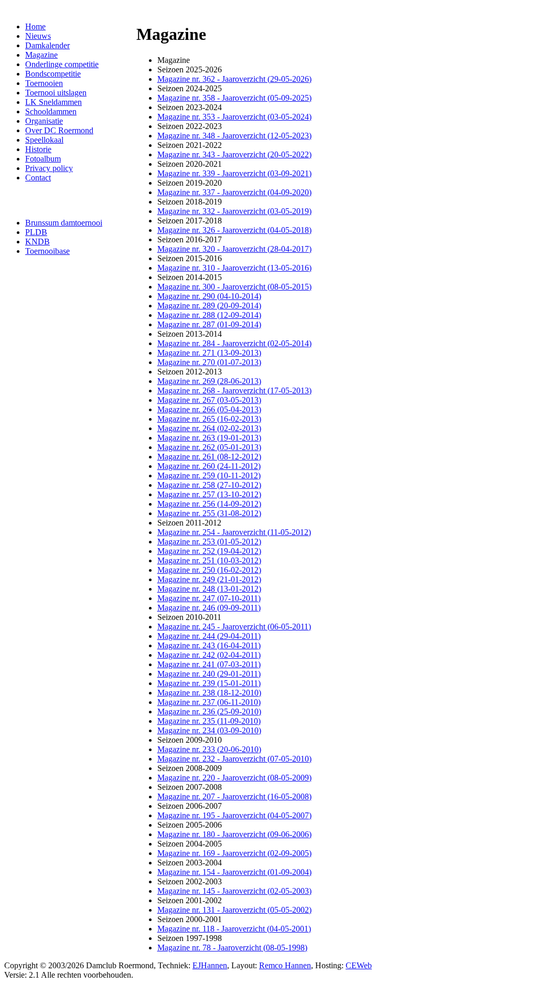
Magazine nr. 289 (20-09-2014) (209, 305)
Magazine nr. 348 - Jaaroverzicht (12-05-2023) (234, 135)
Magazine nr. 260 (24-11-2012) (209, 466)
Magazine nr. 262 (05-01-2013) (209, 447)
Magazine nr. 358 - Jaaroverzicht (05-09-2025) (234, 97)
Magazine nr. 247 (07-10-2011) (209, 598)
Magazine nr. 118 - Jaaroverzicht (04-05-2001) (234, 928)
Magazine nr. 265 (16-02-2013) (209, 418)
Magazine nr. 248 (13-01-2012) (209, 588)
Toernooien (44, 83)
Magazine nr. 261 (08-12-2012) (209, 456)
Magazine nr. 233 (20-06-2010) (209, 749)
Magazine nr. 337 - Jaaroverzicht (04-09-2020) (234, 192)
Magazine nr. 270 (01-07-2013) (209, 362)
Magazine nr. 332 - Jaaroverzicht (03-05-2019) (234, 211)
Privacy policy (49, 168)
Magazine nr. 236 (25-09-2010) (209, 711)
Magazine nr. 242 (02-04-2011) (209, 654)
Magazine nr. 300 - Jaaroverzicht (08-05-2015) (234, 286)
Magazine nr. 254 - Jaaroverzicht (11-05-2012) (234, 532)
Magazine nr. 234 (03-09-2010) (209, 730)
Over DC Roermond (59, 130)
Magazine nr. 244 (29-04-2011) (209, 636)
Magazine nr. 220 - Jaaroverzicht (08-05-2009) (234, 777)
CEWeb (359, 965)
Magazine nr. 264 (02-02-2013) (209, 428)
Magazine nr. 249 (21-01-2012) (209, 579)
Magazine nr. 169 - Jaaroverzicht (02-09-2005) (234, 853)
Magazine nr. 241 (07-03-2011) (209, 664)
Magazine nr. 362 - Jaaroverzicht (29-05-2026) (234, 78)
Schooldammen (51, 111)
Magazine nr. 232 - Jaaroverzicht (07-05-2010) (234, 758)
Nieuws (38, 35)
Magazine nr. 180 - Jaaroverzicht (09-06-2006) (234, 834)
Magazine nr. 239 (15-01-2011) (209, 683)
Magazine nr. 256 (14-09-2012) (209, 503)
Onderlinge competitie (62, 64)
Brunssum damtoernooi (63, 222)
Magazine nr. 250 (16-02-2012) (209, 569)
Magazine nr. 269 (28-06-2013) (209, 381)
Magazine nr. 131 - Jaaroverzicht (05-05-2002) (234, 909)
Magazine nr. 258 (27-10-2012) (209, 484)
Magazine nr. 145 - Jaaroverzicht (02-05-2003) (234, 890)
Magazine (41, 54)
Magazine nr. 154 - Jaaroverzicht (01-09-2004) (234, 872)
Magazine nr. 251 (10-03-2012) (209, 560)
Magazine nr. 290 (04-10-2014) (209, 296)
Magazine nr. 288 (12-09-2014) (209, 315)
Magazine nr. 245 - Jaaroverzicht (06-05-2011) (234, 626)
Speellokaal (44, 139)
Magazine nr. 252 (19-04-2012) (209, 551)
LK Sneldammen (53, 102)
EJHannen (209, 965)
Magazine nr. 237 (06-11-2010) (209, 702)
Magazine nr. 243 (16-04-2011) (209, 645)
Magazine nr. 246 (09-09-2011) (209, 607)
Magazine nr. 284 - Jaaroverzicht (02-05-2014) (234, 343)
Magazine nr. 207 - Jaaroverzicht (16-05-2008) (234, 796)
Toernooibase (47, 251)
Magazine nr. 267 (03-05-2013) (209, 399)
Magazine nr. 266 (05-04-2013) (209, 409)
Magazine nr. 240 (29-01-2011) (209, 673)
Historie (38, 149)
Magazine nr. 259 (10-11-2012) (209, 475)
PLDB (36, 232)
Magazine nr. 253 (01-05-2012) (209, 541)
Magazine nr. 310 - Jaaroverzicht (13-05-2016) (234, 267)
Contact (38, 177)
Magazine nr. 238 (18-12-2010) (209, 692)
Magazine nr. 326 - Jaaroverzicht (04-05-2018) (234, 230)
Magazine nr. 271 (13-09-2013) (209, 352)
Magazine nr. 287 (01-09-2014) (209, 324)
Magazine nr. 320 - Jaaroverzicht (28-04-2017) (234, 248)
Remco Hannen (285, 965)
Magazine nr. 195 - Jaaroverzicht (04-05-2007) (234, 815)
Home (35, 26)
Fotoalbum (43, 158)
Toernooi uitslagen (56, 92)
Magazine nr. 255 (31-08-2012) (209, 513)
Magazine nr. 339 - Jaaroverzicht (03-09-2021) (234, 173)
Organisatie (44, 120)
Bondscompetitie (53, 73)
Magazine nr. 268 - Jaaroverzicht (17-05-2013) (234, 390)
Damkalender (47, 45)
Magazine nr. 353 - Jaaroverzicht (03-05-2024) (234, 116)
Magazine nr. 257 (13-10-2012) (209, 494)
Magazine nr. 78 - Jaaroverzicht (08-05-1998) (232, 947)
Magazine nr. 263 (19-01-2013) (209, 437)
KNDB (37, 241)
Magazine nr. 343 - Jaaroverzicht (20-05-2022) (234, 154)
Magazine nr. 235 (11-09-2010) (209, 720)
